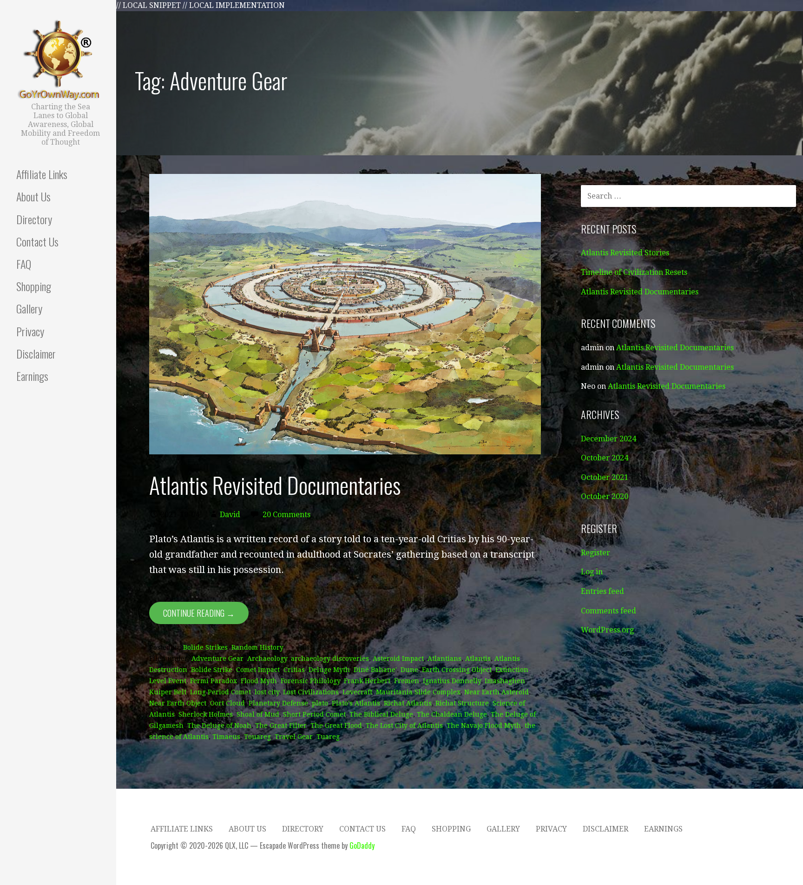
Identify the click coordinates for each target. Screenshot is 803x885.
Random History (257, 647)
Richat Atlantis (408, 703)
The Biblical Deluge (381, 714)
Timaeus (226, 736)
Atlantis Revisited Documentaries (275, 484)
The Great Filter (281, 725)
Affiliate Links (41, 174)
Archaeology (267, 658)
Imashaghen (505, 681)
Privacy (30, 331)
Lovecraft (357, 692)
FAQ (23, 263)
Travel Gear (294, 736)
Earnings (32, 375)
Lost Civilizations (311, 692)
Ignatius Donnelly (452, 681)
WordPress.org (607, 629)
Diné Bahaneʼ (375, 669)
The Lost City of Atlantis (404, 725)
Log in (592, 571)
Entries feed (602, 591)
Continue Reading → (199, 613)
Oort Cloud (227, 703)
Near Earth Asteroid (496, 692)
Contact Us (37, 241)
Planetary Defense (278, 703)
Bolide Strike (211, 669)
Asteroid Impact (398, 658)
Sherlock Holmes (205, 714)
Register (595, 552)
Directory (34, 219)
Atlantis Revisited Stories (625, 252)
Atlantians (444, 658)
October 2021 (604, 477)
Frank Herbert (367, 681)
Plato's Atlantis (356, 703)
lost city (267, 692)
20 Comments (286, 514)
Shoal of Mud (258, 714)
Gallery (29, 308)
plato (320, 703)
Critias (294, 669)
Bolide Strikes (205, 647)
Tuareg (328, 736)
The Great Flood (336, 725)
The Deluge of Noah (219, 725)
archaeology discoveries (330, 658)
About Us (33, 196)
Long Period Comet (220, 692)
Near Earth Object (177, 703)
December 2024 (608, 438)
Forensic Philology (310, 681)
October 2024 (604, 457)
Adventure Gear (217, 658)
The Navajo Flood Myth (484, 725)
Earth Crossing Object (457, 669)
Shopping (33, 286)
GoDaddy (362, 845)
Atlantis (478, 658)
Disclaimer (36, 353)
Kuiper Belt (167, 692)
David (230, 514)
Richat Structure (462, 703)
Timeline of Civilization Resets (634, 272)
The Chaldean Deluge (452, 714)
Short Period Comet (314, 714)
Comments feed (608, 610)
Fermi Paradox (213, 681)
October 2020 (604, 496)
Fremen (406, 681)
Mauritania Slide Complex (418, 692)
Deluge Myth (329, 669)
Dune (409, 669)
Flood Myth (259, 681)
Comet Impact (258, 669)
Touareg (257, 736)
